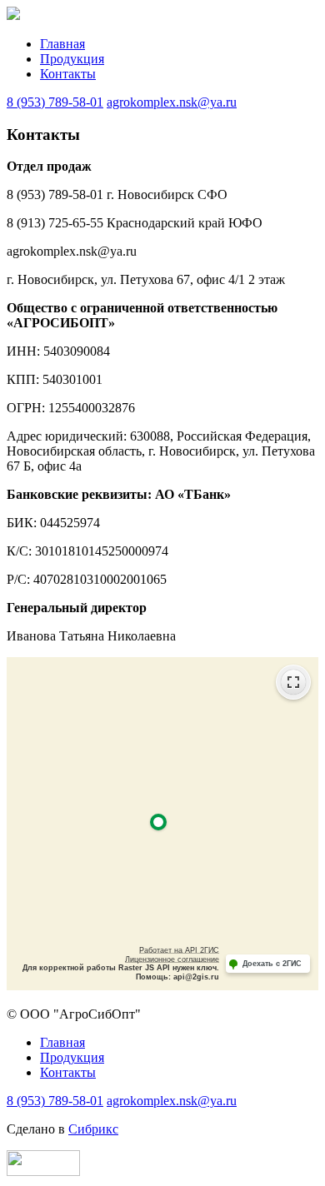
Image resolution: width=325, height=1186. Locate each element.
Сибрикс (93, 1129)
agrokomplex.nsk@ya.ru (172, 102)
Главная (62, 44)
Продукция (72, 59)
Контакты (68, 74)
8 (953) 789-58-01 (55, 102)
